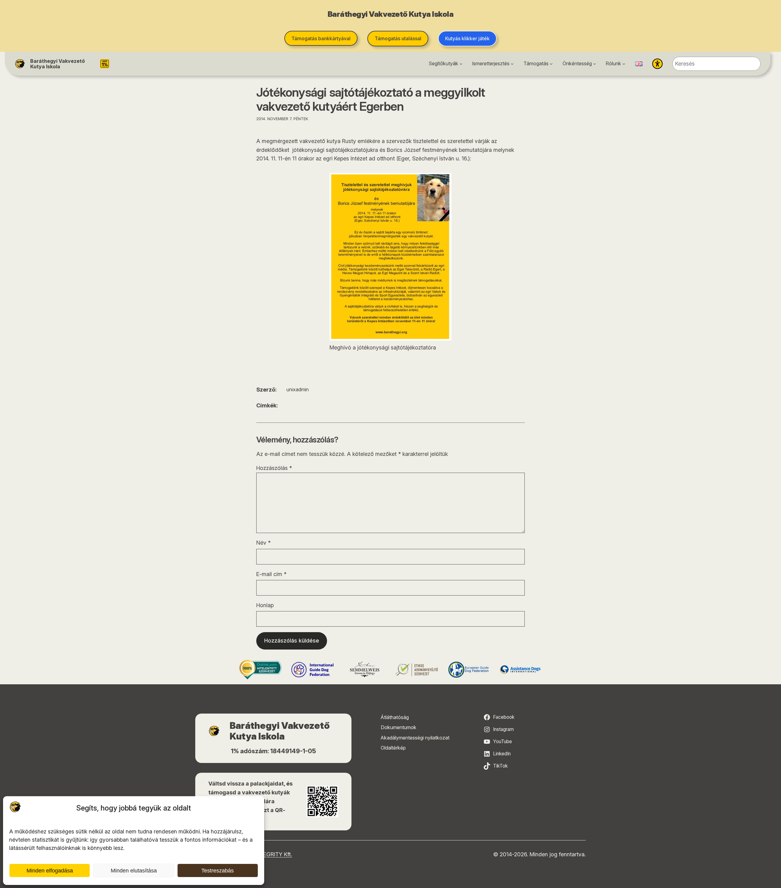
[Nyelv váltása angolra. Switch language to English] (638, 63)
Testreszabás (217, 871)
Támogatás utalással (398, 38)
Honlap (265, 605)
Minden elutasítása (134, 871)
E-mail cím (271, 574)
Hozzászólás (274, 468)
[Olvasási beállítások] (657, 63)
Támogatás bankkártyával (321, 38)
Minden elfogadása (50, 871)
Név (263, 542)
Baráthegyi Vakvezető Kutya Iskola (57, 64)
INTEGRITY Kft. (273, 854)
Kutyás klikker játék (467, 38)
